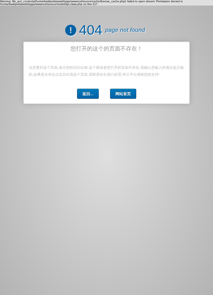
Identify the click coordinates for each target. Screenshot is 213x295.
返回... (87, 93)
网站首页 (123, 93)
